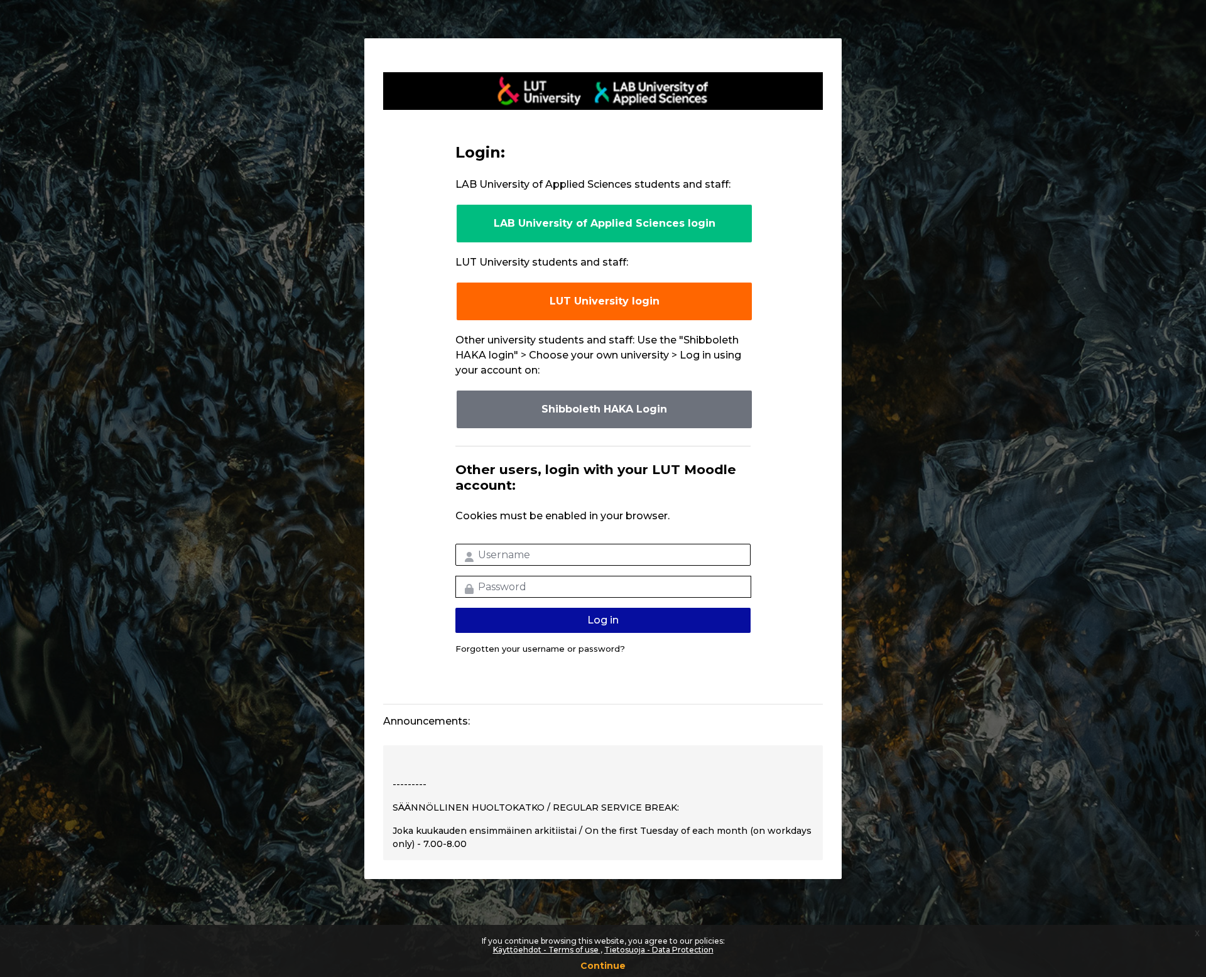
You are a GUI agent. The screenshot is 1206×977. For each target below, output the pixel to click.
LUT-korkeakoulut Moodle (603, 91)
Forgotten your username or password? (540, 649)
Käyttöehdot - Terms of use (546, 949)
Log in (603, 620)
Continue (603, 965)
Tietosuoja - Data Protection (659, 949)
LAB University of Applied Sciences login (604, 223)
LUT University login (605, 301)
